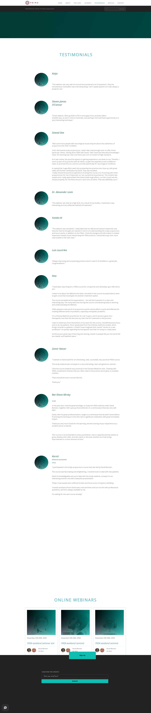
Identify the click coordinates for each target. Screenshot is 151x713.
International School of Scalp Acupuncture (39, 9)
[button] (68, 3)
